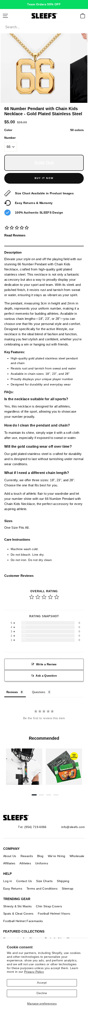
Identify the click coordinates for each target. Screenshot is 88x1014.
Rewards (27, 856)
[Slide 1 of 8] (24, 766)
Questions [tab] (38, 692)
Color (44, 130)
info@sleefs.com (73, 827)
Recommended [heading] (44, 738)
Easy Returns (12, 888)
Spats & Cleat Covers (18, 913)
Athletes (25, 863)
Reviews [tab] (12, 692)
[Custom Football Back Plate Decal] (64, 766)
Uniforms (41, 863)
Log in (7, 881)
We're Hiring (56, 856)
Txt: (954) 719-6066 (32, 827)
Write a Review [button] (46, 664)
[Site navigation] (5, 16)
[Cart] (82, 16)
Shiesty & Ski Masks (17, 906)
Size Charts (44, 881)
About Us (9, 856)
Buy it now (44, 178)
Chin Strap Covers (49, 906)
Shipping (63, 881)
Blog (40, 856)
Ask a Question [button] (46, 675)
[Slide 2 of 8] (64, 766)
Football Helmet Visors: (54, 913)
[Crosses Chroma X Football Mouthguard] (24, 766)
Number (10, 137)
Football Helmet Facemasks (23, 921)
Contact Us (24, 881)
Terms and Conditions (41, 888)
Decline (42, 993)
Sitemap (67, 888)
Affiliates (9, 863)
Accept (42, 982)
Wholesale (77, 856)
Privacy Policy (34, 971)
